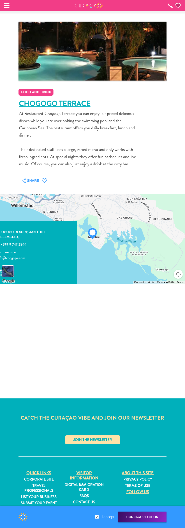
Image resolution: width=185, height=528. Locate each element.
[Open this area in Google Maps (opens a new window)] (8, 281)
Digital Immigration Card (84, 487)
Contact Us (84, 502)
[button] (89, 5)
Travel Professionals (38, 488)
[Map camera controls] (178, 274)
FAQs (84, 495)
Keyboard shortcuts (144, 282)
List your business (39, 496)
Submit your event (39, 503)
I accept (108, 517)
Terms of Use (137, 485)
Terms (180, 282)
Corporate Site (39, 479)
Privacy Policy (137, 479)
